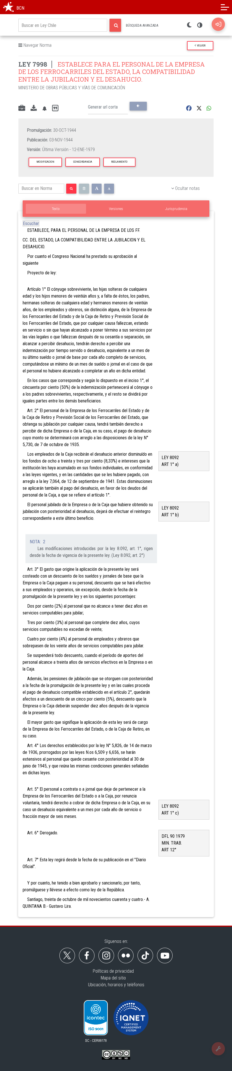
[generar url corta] (138, 106)
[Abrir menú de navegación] (225, 7)
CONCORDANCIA (82, 161)
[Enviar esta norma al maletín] (21, 108)
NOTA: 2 (37, 541)
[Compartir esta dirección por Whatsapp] (209, 108)
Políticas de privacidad (113, 971)
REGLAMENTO (119, 161)
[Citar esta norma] (55, 108)
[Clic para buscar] (115, 25)
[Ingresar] (218, 24)
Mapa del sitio (113, 978)
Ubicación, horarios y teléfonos (116, 984)
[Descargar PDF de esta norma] (34, 108)
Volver (200, 45)
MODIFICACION (45, 161)
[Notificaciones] (44, 108)
